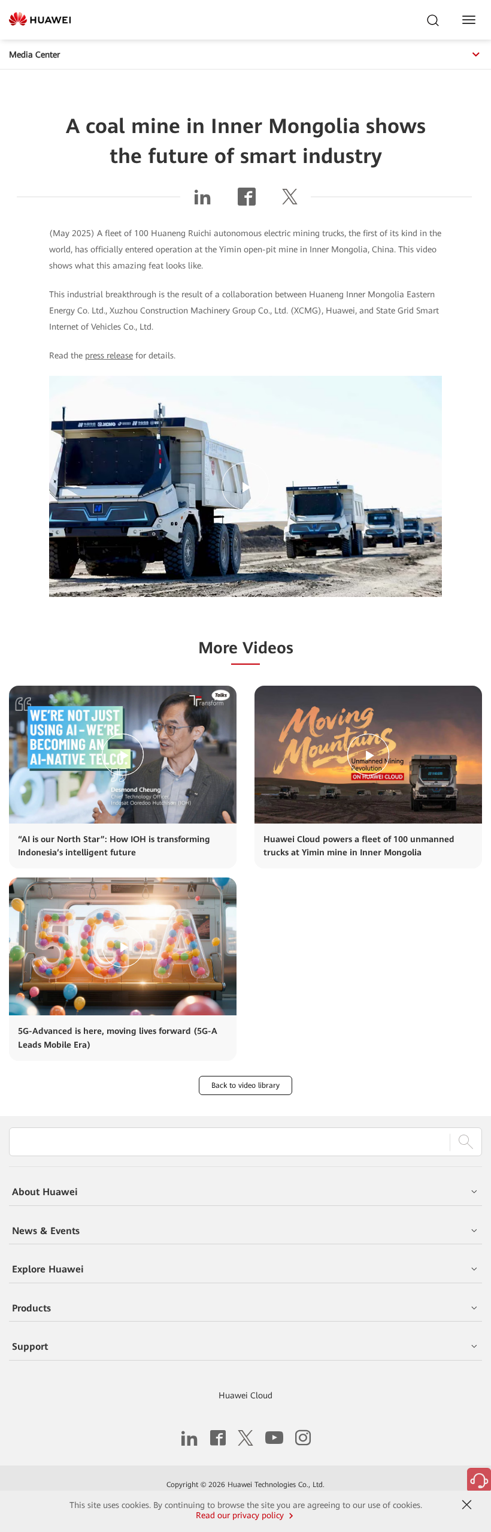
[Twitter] (290, 201)
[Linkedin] (202, 201)
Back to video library (245, 1085)
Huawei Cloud (245, 1395)
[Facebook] (247, 201)
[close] (466, 1505)
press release (109, 355)
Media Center (34, 54)
